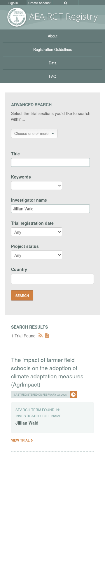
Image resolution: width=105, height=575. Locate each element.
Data (53, 63)
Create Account (39, 2)
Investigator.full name (38, 415)
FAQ (52, 76)
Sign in (13, 2)
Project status (25, 246)
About (52, 36)
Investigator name (29, 200)
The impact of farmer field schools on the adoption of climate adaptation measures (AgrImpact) (47, 372)
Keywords (21, 177)
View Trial (21, 440)
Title (15, 154)
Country (19, 269)
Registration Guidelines (52, 49)
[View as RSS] (40, 335)
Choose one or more (31, 133)
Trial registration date (32, 223)
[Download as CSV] (47, 335)
